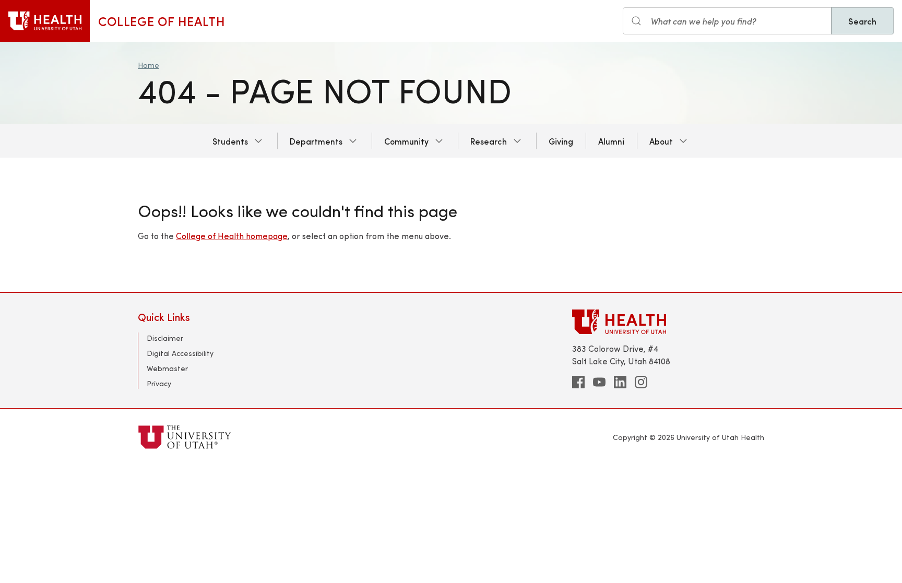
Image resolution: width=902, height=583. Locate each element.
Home (148, 65)
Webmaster (167, 368)
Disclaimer (165, 338)
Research (488, 141)
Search (862, 21)
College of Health (161, 21)
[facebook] (578, 382)
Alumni (611, 141)
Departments (316, 141)
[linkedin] (620, 382)
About (661, 141)
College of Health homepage (232, 235)
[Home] (45, 21)
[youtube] (599, 382)
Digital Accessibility (180, 353)
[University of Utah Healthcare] (668, 322)
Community (406, 141)
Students (230, 141)
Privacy (159, 383)
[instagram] (641, 382)
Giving (561, 141)
